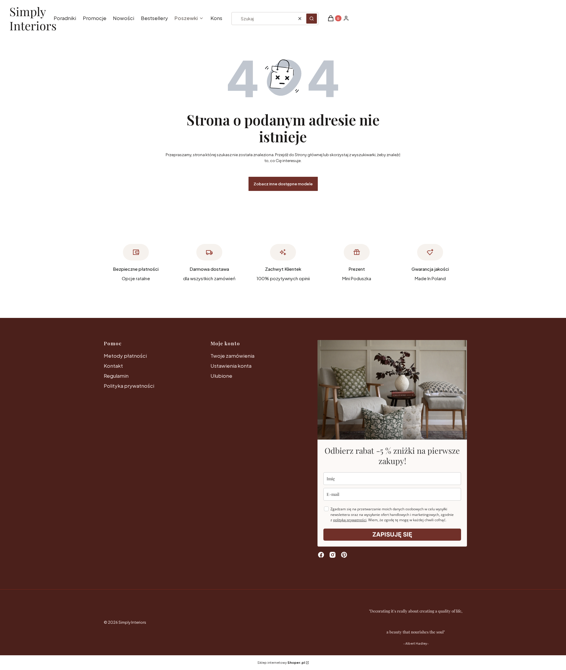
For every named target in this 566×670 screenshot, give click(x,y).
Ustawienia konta (230, 365)
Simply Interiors (33, 18)
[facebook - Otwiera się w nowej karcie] (321, 554)
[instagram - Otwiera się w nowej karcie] (332, 554)
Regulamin (116, 375)
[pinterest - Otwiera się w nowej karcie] (344, 554)
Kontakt (113, 365)
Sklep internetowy (281, 662)
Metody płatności (125, 355)
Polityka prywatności (129, 385)
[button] (311, 19)
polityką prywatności (349, 519)
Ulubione (221, 375)
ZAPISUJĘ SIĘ (392, 534)
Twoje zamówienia (232, 355)
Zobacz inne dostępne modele (283, 183)
